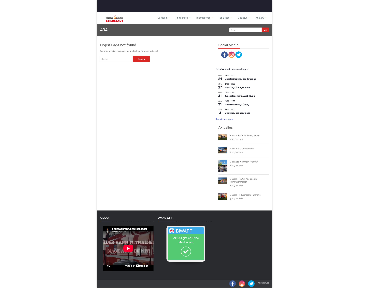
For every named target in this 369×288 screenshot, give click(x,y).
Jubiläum (162, 17)
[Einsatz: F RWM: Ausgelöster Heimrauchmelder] (222, 180)
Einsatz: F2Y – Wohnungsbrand (244, 135)
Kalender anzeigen (224, 119)
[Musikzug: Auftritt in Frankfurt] (222, 166)
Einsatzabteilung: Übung (237, 104)
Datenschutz (263, 283)
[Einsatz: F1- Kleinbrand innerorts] (222, 196)
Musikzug (242, 17)
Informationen (203, 17)
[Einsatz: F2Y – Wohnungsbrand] (222, 137)
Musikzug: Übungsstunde (237, 87)
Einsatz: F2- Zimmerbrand (242, 148)
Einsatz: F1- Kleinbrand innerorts (245, 195)
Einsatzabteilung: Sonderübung (240, 78)
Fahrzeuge (224, 17)
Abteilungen (182, 17)
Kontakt (260, 17)
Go (265, 30)
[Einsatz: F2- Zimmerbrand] (222, 150)
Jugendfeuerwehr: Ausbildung (240, 95)
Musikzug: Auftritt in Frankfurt (244, 161)
